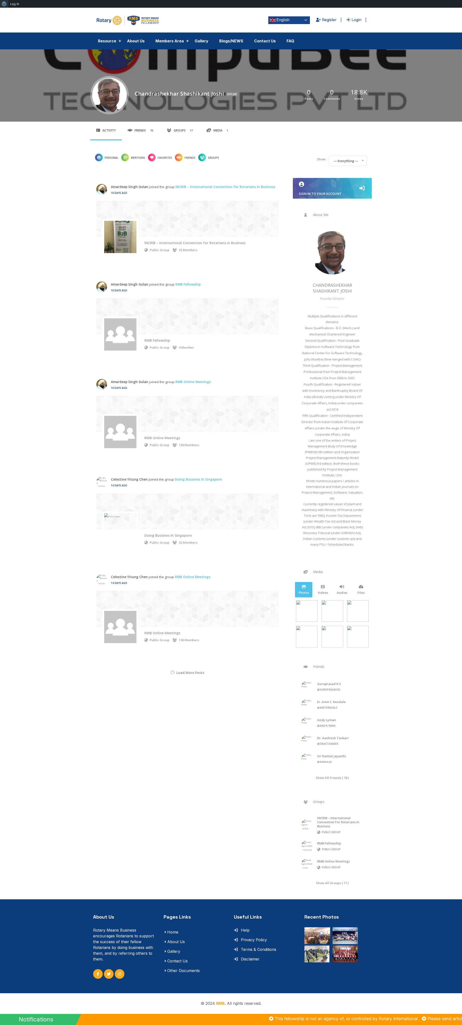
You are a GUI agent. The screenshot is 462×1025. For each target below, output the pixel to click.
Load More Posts (190, 672)
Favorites (165, 157)
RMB (220, 1003)
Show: (321, 159)
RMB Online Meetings (193, 382)
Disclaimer (250, 959)
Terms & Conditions (258, 949)
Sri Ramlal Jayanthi (331, 756)
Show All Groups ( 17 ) (332, 883)
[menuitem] (4, 4)
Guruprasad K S (329, 684)
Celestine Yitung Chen (129, 479)
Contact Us (265, 41)
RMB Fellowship (188, 284)
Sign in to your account (320, 193)
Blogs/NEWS (231, 41)
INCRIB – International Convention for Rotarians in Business (225, 187)
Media (220, 130)
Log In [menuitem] (14, 4)
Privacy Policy (253, 939)
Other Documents (183, 970)
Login (355, 19)
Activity (109, 130)
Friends (144, 130)
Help (245, 930)
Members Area (169, 41)
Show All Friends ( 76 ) (332, 778)
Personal (111, 157)
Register (329, 19)
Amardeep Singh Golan (129, 187)
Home (172, 932)
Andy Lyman (326, 720)
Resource (107, 41)
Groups (183, 130)
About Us (136, 41)
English (282, 20)
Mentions (138, 157)
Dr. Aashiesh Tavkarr (333, 738)
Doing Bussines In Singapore (198, 479)
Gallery (201, 41)
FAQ (290, 41)
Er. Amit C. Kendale (331, 702)
